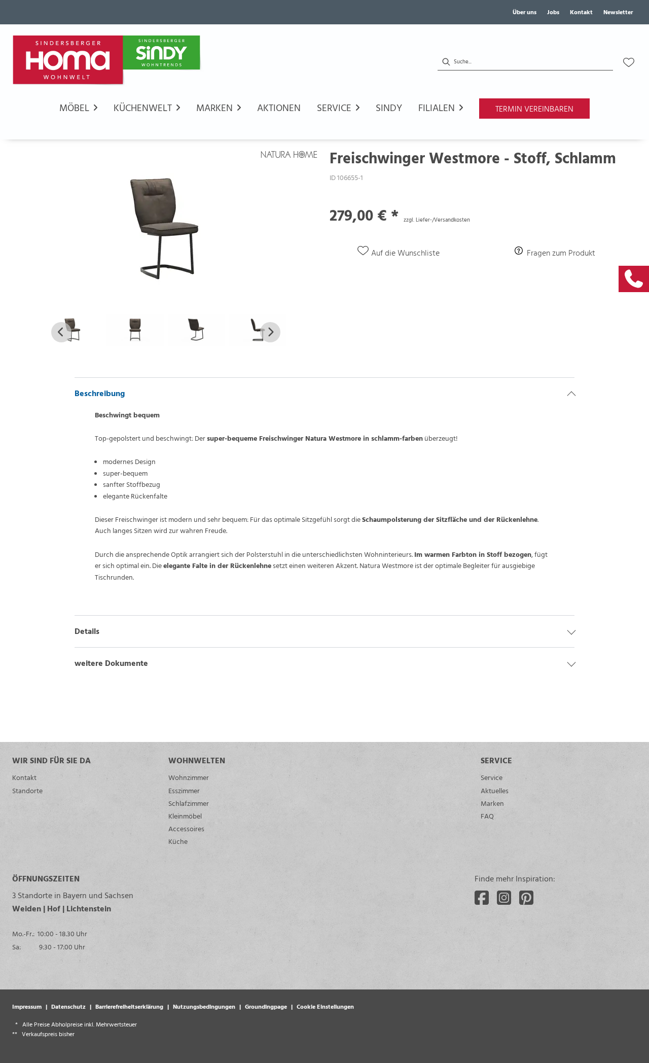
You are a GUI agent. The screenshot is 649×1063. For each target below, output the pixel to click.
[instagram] (504, 897)
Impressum (27, 1006)
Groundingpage (266, 1006)
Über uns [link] (524, 11)
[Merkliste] (629, 62)
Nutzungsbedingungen (204, 1006)
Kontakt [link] (581, 11)
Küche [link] (178, 841)
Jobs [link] (553, 11)
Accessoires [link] (186, 828)
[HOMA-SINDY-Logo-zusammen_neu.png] (108, 62)
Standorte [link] (27, 790)
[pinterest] (526, 897)
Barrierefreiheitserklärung (129, 1006)
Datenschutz (68, 1006)
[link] (634, 279)
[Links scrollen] (61, 332)
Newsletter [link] (618, 11)
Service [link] (491, 777)
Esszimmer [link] (184, 790)
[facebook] (482, 897)
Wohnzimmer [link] (188, 777)
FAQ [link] (487, 815)
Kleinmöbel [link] (185, 815)
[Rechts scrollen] (270, 332)
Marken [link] (492, 803)
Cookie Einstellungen (325, 1006)
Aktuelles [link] (495, 790)
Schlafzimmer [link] (188, 803)
